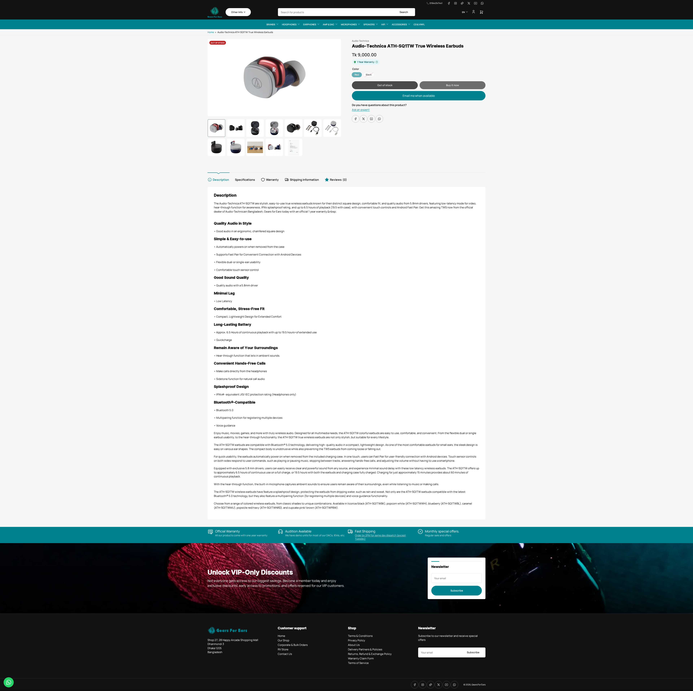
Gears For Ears (478, 684)
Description (221, 180)
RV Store (283, 649)
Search (404, 12)
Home (211, 32)
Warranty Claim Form (361, 658)
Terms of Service (358, 663)
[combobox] (346, 12)
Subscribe (456, 590)
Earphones (309, 24)
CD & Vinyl (419, 24)
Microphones (349, 24)
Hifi (383, 24)
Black (369, 74)
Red (357, 74)
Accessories (399, 24)
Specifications (245, 180)
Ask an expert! (361, 110)
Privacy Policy (356, 640)
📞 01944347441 (434, 3)
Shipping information (304, 180)
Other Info (237, 12)
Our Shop (283, 640)
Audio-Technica (360, 40)
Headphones (289, 24)
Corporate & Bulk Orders (293, 645)
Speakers (369, 24)
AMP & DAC (328, 24)
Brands (271, 24)
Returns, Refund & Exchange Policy (370, 654)
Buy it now (452, 85)
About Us (354, 645)
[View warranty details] (376, 62)
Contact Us (285, 654)
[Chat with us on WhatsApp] (9, 682)
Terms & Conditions (360, 636)
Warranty (272, 180)
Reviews (338, 180)
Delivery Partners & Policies (365, 649)
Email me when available (419, 96)
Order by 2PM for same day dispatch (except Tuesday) (380, 537)
